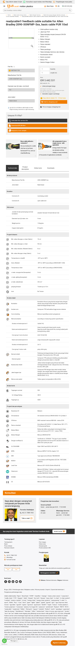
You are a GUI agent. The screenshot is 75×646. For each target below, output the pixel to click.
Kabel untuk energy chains (20, 15)
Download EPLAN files (17, 126)
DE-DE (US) (68, 6)
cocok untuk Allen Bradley (12, 16)
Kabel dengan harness (35, 15)
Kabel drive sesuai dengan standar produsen (54, 15)
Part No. (10, 66)
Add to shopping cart (49, 102)
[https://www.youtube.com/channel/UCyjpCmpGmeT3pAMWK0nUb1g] (16, 581)
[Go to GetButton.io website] (4, 644)
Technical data (12, 168)
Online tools (38, 168)
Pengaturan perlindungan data (13, 592)
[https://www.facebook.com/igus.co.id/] (5, 581)
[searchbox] (36, 10)
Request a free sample (17, 131)
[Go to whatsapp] (4, 641)
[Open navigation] (4, 6)
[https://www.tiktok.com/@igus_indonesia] (20, 581)
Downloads (50, 168)
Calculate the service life (19, 121)
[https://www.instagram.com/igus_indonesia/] (9, 581)
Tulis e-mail (26, 518)
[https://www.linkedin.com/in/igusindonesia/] (13, 581)
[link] (37, 121)
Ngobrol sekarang (59, 643)
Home (9, 15)
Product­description (25, 168)
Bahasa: (48, 580)
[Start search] (70, 10)
